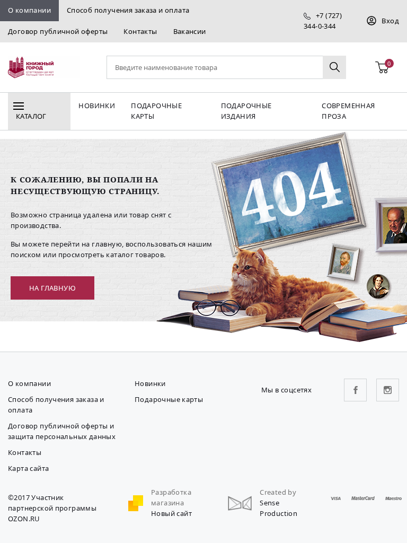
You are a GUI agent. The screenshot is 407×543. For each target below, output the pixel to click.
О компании (29, 10)
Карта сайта (28, 468)
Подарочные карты (156, 111)
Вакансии (189, 31)
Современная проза (348, 111)
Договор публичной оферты (58, 31)
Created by (278, 492)
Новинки (96, 105)
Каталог (31, 116)
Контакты (140, 31)
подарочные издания (246, 111)
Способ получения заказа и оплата (128, 10)
